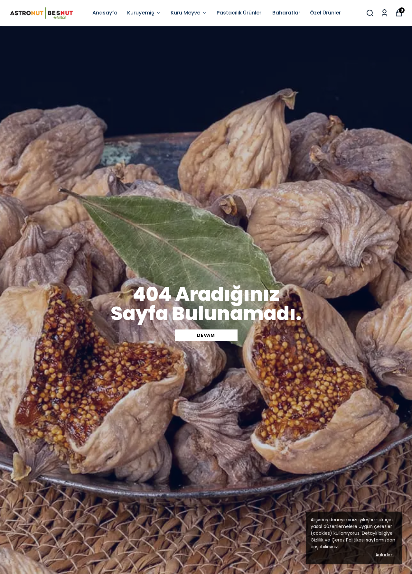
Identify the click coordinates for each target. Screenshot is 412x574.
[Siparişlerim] (384, 13)
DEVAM (206, 335)
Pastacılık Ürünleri (240, 12)
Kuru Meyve (185, 12)
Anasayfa (104, 12)
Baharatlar (286, 12)
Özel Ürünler (325, 12)
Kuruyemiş (140, 12)
